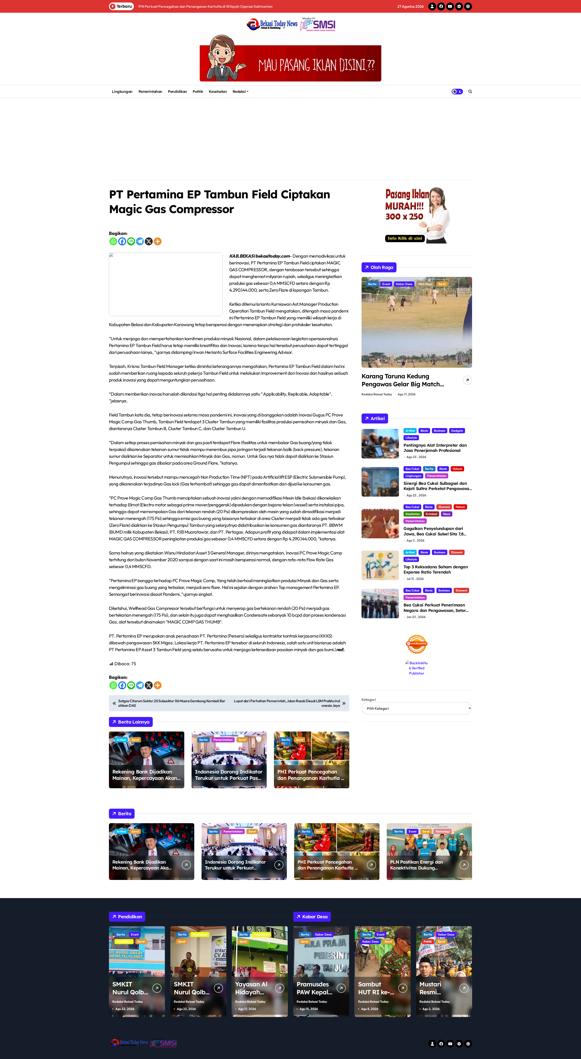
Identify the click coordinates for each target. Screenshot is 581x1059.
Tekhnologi (443, 831)
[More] (158, 241)
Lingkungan (122, 91)
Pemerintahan (150, 91)
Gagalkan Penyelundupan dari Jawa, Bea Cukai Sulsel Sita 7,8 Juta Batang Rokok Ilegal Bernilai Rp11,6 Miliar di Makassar (437, 536)
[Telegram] (140, 241)
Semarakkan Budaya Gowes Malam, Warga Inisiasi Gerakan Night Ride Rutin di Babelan (402, 388)
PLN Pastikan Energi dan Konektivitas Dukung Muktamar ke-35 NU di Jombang (416, 870)
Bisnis (424, 430)
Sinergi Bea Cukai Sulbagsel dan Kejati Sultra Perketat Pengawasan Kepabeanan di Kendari (438, 489)
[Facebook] (122, 241)
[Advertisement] (290, 132)
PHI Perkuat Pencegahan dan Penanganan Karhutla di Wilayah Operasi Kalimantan (311, 778)
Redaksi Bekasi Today (377, 394)
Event (412, 831)
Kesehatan (218, 91)
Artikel (121, 739)
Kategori (369, 699)
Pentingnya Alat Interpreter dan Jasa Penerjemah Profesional (435, 448)
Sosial (441, 941)
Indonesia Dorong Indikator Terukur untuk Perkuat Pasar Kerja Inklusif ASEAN (229, 778)
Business (439, 430)
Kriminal (431, 514)
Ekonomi (444, 507)
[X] (149, 241)
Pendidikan (177, 91)
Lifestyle (411, 437)
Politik (198, 91)
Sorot (135, 739)
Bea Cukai (412, 468)
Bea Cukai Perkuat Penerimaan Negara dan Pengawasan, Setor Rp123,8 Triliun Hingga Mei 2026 (435, 610)
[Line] (131, 241)
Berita (203, 739)
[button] (467, 337)
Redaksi (239, 91)
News (446, 514)
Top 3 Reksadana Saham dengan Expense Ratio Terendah (436, 569)
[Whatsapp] (113, 241)
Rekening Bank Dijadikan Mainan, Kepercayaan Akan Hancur (144, 778)
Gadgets (457, 430)
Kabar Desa (309, 941)
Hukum (457, 468)
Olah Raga (389, 284)
